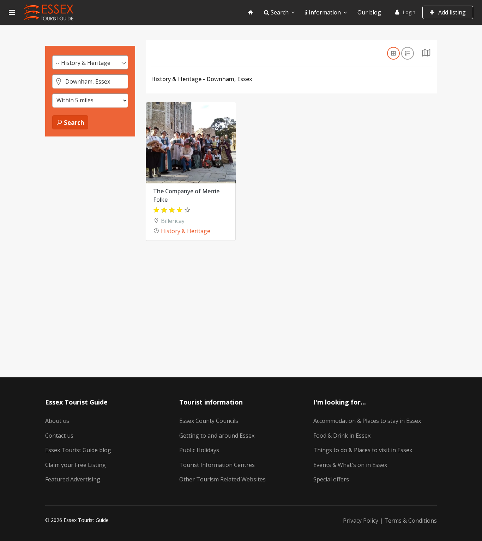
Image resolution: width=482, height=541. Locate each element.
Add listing (451, 12)
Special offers (331, 479)
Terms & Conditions (410, 520)
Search (279, 12)
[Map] (426, 55)
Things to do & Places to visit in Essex (362, 450)
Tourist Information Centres (217, 465)
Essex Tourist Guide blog (78, 450)
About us (57, 421)
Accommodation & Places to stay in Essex (367, 421)
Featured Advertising (72, 479)
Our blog (369, 12)
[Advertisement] (90, 251)
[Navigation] (12, 12)
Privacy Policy (360, 520)
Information (324, 12)
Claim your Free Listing (75, 465)
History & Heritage (185, 231)
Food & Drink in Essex (341, 435)
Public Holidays (199, 450)
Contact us (59, 435)
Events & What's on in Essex (350, 465)
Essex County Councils (208, 421)
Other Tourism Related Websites (222, 479)
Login (409, 12)
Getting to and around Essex (216, 435)
